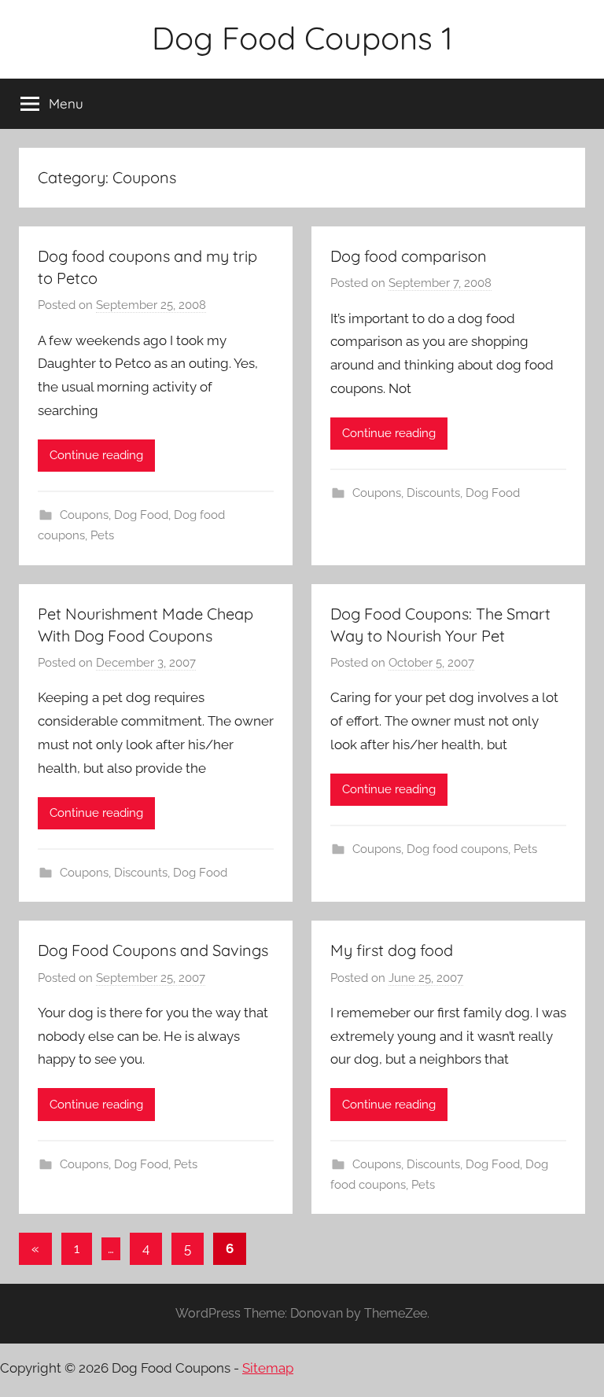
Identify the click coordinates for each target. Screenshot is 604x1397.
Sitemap (267, 1368)
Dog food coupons (457, 849)
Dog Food (141, 515)
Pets (102, 535)
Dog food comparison (408, 256)
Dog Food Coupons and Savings (153, 950)
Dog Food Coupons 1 (302, 37)
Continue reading (96, 455)
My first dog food (391, 950)
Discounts (433, 493)
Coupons (84, 515)
